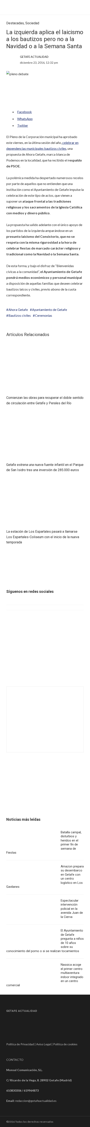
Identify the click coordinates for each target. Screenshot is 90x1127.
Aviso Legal (43, 1044)
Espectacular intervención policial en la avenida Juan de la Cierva (72, 909)
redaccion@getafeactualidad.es (36, 1100)
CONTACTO (14, 1059)
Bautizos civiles (19, 315)
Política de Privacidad (20, 1044)
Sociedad (32, 23)
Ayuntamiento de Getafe (49, 309)
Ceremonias (43, 315)
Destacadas (15, 23)
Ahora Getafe (18, 309)
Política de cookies (65, 1044)
